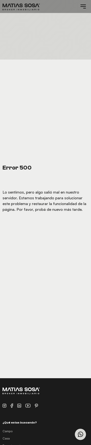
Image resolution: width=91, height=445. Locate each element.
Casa (6, 438)
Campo (8, 431)
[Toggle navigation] (83, 6)
